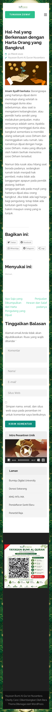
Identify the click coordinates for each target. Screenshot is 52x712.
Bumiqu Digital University (22, 480)
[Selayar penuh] (43, 460)
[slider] (23, 460)
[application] (26, 451)
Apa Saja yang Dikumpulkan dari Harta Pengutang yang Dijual (15, 307)
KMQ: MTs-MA (16, 496)
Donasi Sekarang (18, 488)
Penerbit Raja (16, 513)
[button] (26, 451)
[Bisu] (38, 460)
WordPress (37, 704)
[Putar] (8, 460)
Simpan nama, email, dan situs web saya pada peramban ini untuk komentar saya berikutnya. (26, 410)
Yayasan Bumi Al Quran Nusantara (26, 57)
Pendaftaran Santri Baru (21, 504)
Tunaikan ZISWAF (20, 14)
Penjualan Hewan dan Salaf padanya (36, 302)
